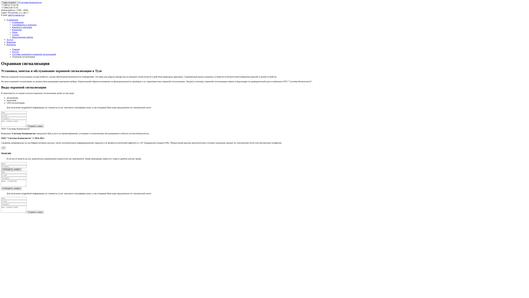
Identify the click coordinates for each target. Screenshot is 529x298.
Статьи (15, 35)
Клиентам (16, 30)
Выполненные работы (22, 37)
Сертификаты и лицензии (24, 25)
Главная (16, 49)
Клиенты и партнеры (22, 27)
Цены (14, 32)
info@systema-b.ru (16, 15)
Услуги (10, 39)
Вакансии (11, 42)
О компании (12, 20)
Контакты (11, 44)
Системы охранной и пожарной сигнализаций (34, 54)
